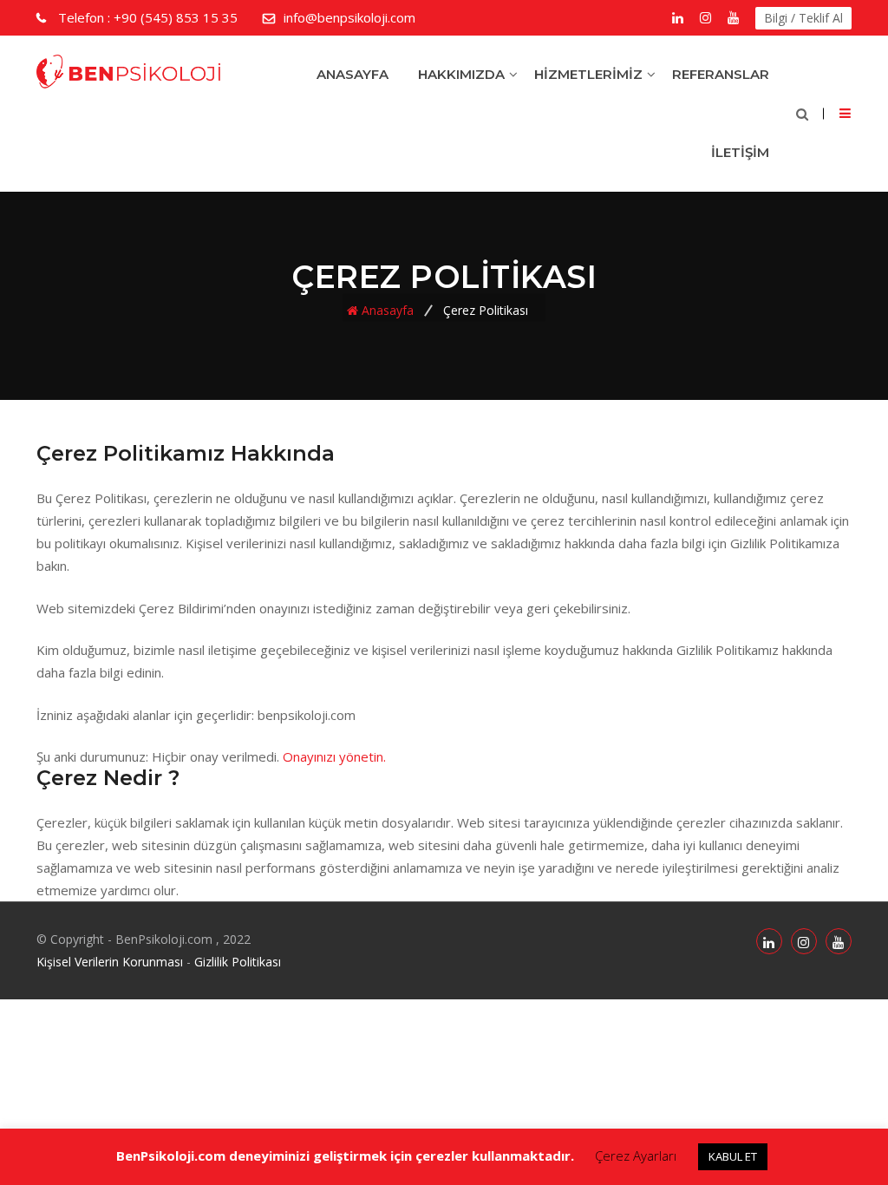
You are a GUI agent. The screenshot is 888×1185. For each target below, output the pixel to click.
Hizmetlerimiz (588, 74)
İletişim (740, 152)
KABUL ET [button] (732, 1156)
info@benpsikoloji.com (349, 17)
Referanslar (720, 74)
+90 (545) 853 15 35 (148, 17)
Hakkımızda (461, 74)
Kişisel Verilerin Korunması (109, 961)
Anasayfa (352, 74)
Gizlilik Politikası (237, 961)
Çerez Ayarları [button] (635, 1155)
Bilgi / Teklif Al (803, 18)
